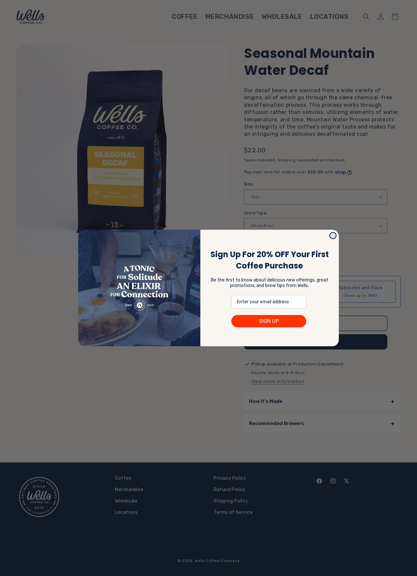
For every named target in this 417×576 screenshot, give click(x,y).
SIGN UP (269, 321)
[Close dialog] (333, 235)
